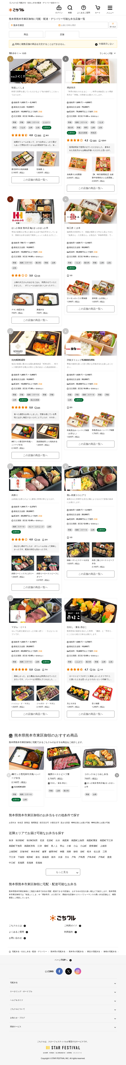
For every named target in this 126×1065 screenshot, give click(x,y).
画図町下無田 (15, 845)
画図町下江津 (106, 840)
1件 (38, 275)
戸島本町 (91, 856)
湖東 (69, 851)
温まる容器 (65, 822)
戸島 (74, 856)
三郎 (105, 851)
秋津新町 (20, 840)
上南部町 (13, 851)
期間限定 (34, 822)
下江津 (12, 856)
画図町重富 (92, 840)
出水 (58, 840)
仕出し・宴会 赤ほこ (58, 783)
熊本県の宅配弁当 (58, 951)
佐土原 (97, 851)
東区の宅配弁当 (93, 951)
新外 (53, 856)
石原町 (50, 840)
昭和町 (30, 856)
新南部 (45, 856)
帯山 (62, 845)
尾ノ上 (54, 845)
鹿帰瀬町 (93, 845)
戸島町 (101, 856)
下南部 (21, 856)
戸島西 (81, 856)
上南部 (103, 845)
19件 (39, 135)
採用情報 (69, 1053)
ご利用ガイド (71, 925)
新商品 (27, 822)
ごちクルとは (15, 925)
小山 (75, 845)
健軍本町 (53, 851)
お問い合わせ (15, 937)
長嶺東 (30, 862)
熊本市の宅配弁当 (76, 951)
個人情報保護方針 (60, 1053)
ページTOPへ (61, 959)
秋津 (11, 840)
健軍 (44, 851)
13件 (95, 140)
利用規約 (68, 931)
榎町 (46, 845)
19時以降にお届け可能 (100, 822)
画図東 (65, 840)
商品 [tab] (26, 34)
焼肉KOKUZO (20, 786)
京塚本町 (24, 851)
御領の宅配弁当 (110, 951)
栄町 (82, 851)
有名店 (20, 822)
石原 (42, 840)
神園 (62, 851)
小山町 (83, 845)
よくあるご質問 (17, 931)
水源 (60, 856)
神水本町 (35, 851)
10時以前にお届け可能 (80, 822)
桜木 (89, 851)
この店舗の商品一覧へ (35, 179)
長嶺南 (39, 862)
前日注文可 (44, 822)
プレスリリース (77, 1053)
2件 (38, 407)
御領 (75, 851)
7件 (94, 669)
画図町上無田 (77, 840)
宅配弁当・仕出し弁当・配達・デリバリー (29, 951)
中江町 (12, 862)
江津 (39, 845)
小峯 (69, 845)
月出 (67, 856)
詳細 (40, 111)
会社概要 (45, 1053)
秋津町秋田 (32, 840)
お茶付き (12, 822)
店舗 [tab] (62, 34)
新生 (38, 856)
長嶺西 (21, 862)
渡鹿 (109, 856)
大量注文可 (54, 822)
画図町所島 (29, 845)
